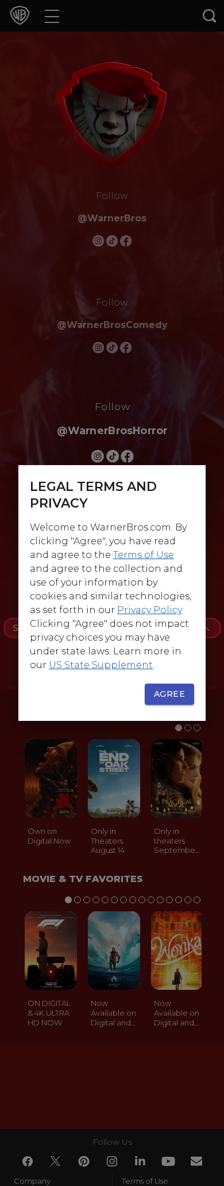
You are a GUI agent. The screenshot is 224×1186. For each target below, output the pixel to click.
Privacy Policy (149, 609)
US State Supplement (101, 665)
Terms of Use (143, 554)
